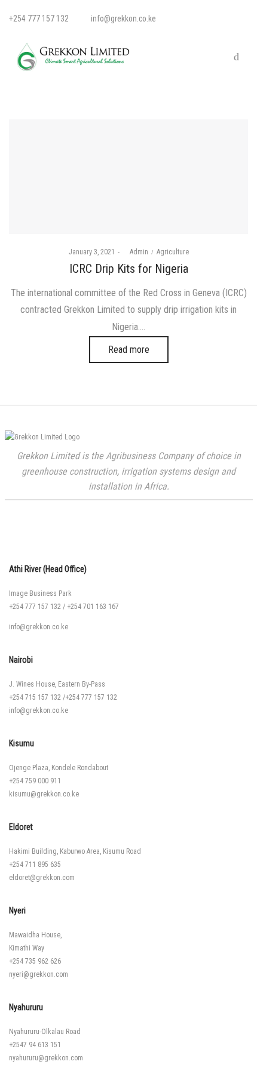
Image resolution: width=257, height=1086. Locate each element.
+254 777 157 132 (35, 606)
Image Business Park (40, 593)
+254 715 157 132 (35, 697)
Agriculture (173, 252)
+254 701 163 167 (93, 606)
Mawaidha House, (35, 935)
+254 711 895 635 (35, 864)
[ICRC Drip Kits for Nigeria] (128, 176)
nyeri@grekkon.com (38, 974)
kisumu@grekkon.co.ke (44, 794)
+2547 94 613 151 (35, 1045)
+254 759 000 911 (35, 781)
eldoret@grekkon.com (42, 877)
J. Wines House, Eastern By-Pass (57, 684)
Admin (135, 252)
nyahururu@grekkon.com (46, 1058)
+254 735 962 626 (35, 961)
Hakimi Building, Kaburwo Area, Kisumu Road (75, 851)
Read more (128, 349)
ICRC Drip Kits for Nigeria (128, 268)
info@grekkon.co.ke (38, 627)
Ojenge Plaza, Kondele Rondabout (58, 768)
